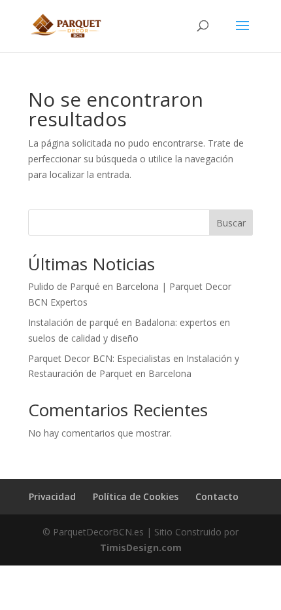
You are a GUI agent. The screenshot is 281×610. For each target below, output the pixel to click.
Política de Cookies (135, 496)
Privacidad (52, 496)
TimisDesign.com (141, 547)
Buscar (231, 223)
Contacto (217, 496)
